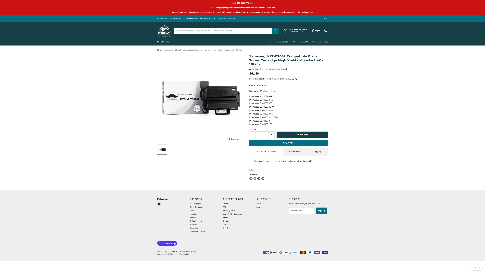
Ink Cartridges (195, 203)
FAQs (294, 42)
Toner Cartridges (196, 207)
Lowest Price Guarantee (232, 214)
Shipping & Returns (230, 210)
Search (159, 251)
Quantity (252, 129)
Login (258, 207)
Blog (194, 251)
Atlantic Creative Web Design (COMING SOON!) (200, 18)
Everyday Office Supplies (227, 18)
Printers (193, 217)
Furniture (193, 224)
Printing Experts (175, 18)
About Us (304, 42)
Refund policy (185, 251)
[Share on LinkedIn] (258, 178)
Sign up (321, 210)
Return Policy (294, 151)
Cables (192, 210)
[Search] (275, 31)
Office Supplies (196, 221)
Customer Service (320, 42)
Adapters (193, 214)
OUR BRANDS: (162, 18)
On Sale (226, 221)
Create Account (262, 203)
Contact (226, 203)
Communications (196, 228)
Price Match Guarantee (278, 42)
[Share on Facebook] (250, 178)
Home (159, 50)
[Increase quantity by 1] (272, 134)
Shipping (317, 151)
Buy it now (288, 142)
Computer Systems (197, 231)
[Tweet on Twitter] (254, 178)
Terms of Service (171, 251)
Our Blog (226, 228)
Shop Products (164, 42)
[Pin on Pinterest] (262, 178)
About (225, 217)
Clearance (227, 224)
